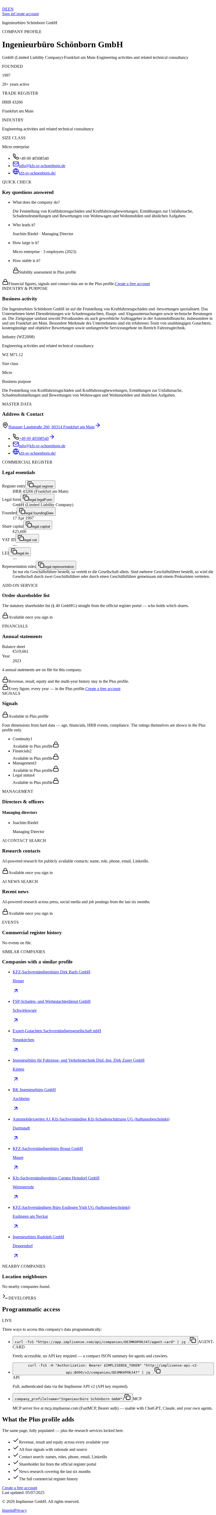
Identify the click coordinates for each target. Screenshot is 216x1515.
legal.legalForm (40, 500)
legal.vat (30, 540)
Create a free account (132, 283)
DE (5, 9)
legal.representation (59, 567)
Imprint (8, 1510)
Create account (26, 14)
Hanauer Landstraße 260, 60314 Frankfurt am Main (51, 427)
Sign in (8, 14)
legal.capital (41, 526)
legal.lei (23, 553)
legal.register (43, 486)
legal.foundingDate (39, 513)
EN (11, 9)
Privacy (20, 1510)
